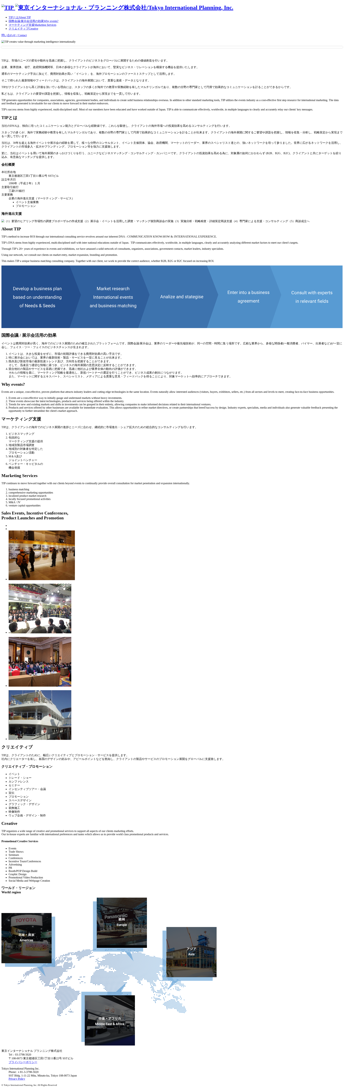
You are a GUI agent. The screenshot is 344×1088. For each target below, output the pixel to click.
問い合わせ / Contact (14, 35)
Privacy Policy (17, 1078)
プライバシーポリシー (23, 1062)
